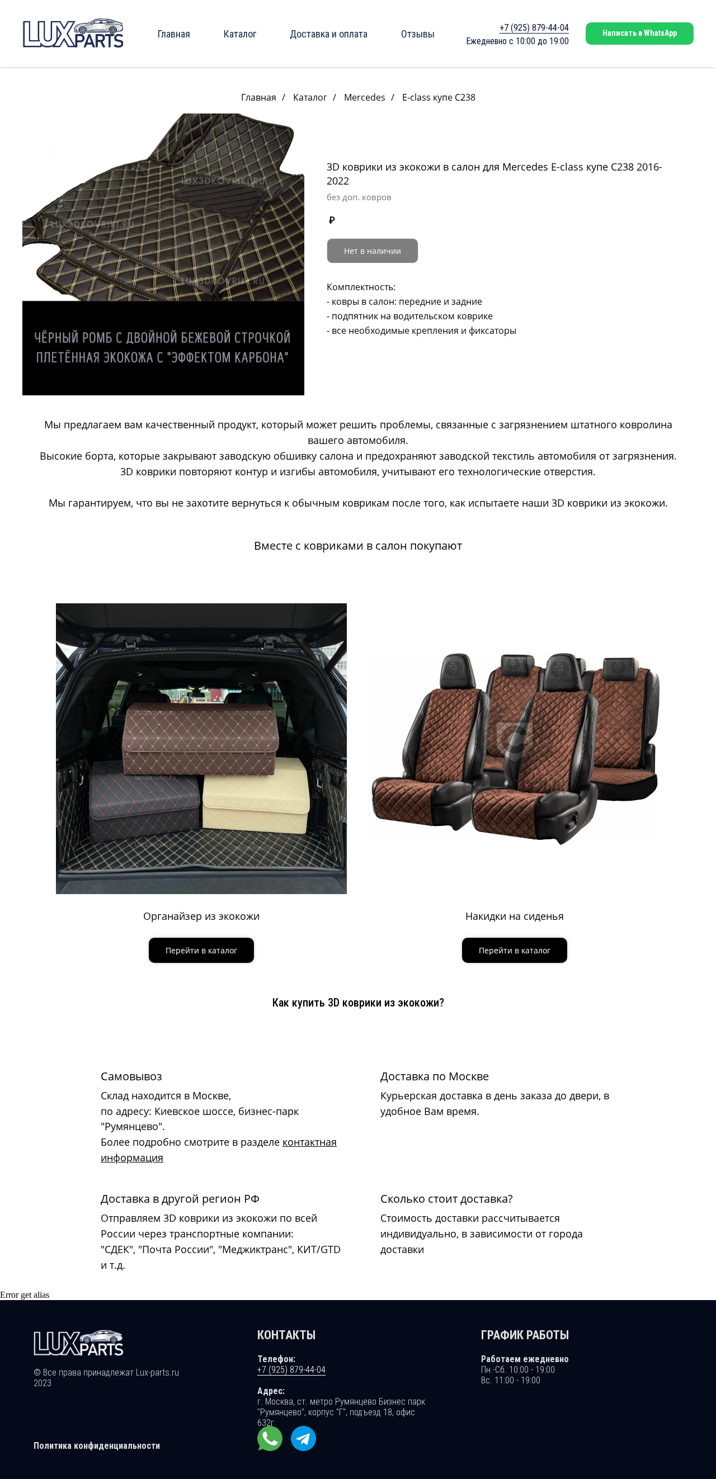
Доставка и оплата (329, 34)
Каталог (240, 34)
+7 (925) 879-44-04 (534, 27)
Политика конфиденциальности (97, 1445)
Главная (174, 34)
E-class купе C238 (438, 97)
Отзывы (418, 34)
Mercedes (364, 97)
